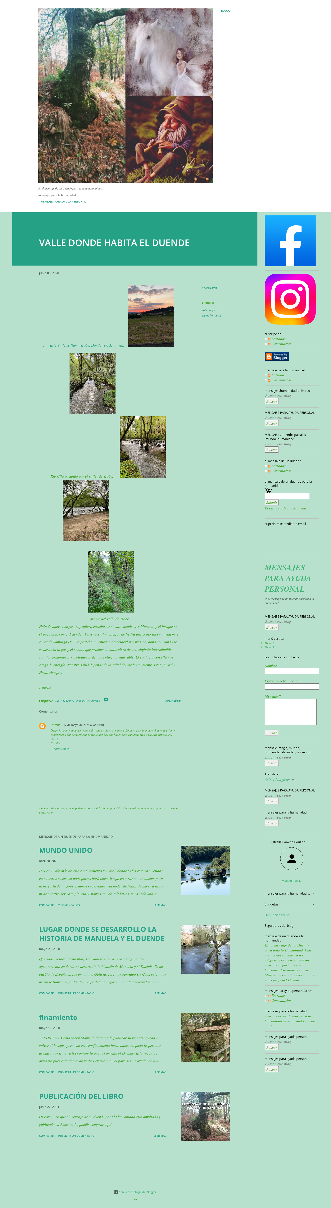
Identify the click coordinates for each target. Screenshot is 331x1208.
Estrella (55, 725)
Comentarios (280, 343)
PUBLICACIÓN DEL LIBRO (81, 1096)
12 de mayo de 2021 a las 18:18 (83, 725)
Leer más (159, 905)
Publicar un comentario (76, 993)
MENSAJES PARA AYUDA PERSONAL (63, 201)
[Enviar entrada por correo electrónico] (106, 701)
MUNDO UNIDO (66, 850)
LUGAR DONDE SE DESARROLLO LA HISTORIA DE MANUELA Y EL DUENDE (102, 933)
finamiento (58, 1017)
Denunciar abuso (277, 915)
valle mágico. (210, 310)
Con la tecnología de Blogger (137, 1192)
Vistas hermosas (211, 315)
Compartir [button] (209, 288)
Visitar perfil (291, 880)
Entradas (278, 338)
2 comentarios (69, 905)
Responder (60, 749)
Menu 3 (269, 647)
